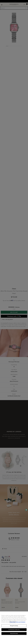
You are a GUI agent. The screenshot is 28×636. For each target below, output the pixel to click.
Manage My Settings (14, 625)
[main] (14, 623)
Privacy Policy (13, 622)
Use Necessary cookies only (14, 629)
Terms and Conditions (20, 622)
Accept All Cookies (14, 633)
